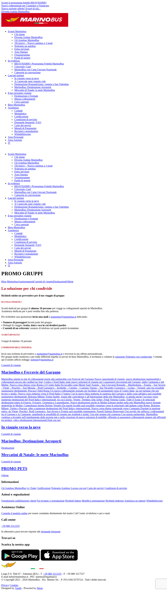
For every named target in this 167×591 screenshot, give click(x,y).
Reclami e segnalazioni (26, 131)
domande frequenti (50, 531)
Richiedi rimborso (115, 500)
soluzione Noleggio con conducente (133, 356)
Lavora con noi (78, 488)
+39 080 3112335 (10, 526)
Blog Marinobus (9, 281)
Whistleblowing (22, 134)
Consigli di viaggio (43, 281)
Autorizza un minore (135, 500)
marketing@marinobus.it (63, 316)
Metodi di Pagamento (25, 128)
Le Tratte (31, 488)
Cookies (14, 585)
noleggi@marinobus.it (41, 359)
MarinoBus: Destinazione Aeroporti (32, 87)
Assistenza (13, 107)
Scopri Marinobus (17, 31)
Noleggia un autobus (25, 46)
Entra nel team (21, 49)
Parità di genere (22, 57)
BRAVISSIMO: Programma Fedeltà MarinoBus (39, 63)
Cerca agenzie (21, 101)
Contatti (18, 110)
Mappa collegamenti (24, 99)
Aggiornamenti (26, 281)
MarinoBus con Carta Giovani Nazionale (35, 69)
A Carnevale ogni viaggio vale (30, 81)
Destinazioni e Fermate (26, 96)
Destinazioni (59, 281)
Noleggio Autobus (60, 488)
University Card (22, 66)
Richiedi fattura (73, 500)
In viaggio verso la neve (26, 78)
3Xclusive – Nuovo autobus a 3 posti (33, 43)
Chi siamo (19, 34)
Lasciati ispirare (16, 75)
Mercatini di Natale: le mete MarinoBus (34, 90)
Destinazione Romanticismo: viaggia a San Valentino (41, 84)
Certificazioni (21, 116)
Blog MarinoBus (16, 104)
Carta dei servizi (22, 125)
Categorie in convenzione (27, 72)
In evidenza (14, 60)
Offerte (69, 281)
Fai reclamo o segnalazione (51, 500)
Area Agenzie (15, 140)
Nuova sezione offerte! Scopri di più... (21, 8)
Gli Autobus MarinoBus (26, 40)
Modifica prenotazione (93, 500)
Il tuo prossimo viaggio (19, 93)
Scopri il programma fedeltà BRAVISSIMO (23, 2)
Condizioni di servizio (25, 119)
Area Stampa (21, 52)
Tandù (18, 588)
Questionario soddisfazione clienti (18, 500)
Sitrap (40, 588)
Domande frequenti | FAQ (27, 122)
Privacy (5, 585)
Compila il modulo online (14, 513)
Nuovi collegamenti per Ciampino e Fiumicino (25, 5)
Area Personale (15, 137)
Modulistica (20, 113)
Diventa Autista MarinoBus (15, 11)
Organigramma (22, 54)
